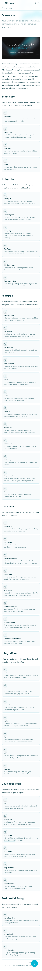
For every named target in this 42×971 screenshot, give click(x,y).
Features (7, 295)
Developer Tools (11, 783)
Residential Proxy (13, 898)
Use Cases (8, 506)
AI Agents (8, 179)
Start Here (8, 96)
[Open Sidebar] (39, 3)
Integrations (9, 653)
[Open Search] (35, 3)
